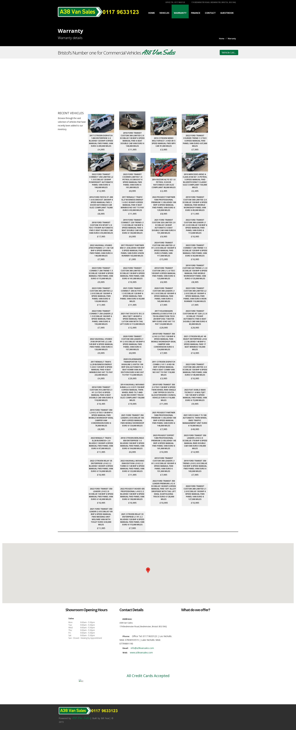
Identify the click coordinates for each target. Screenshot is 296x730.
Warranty (180, 12)
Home (151, 12)
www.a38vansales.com (141, 652)
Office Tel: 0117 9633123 (175, 2)
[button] (148, 570)
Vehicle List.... (229, 52)
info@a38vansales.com (142, 648)
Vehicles (164, 12)
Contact (210, 12)
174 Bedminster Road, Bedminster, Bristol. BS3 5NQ (213, 2)
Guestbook (227, 12)
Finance (195, 12)
